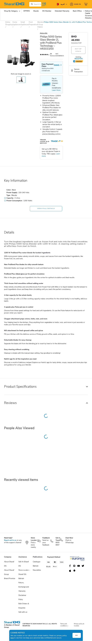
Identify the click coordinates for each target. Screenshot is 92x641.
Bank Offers (77, 11)
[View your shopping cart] (86, 4)
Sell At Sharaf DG (23, 564)
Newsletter (37, 570)
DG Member (46, 11)
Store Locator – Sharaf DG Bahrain (24, 574)
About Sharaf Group (9, 572)
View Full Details (46, 208)
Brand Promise (9, 578)
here (12, 638)
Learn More (56, 90)
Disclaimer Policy (22, 597)
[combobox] (35, 4)
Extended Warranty (62, 11)
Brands (36, 11)
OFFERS (26, 11)
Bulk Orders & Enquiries (23, 606)
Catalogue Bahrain (36, 564)
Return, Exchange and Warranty (23, 587)
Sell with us (22, 612)
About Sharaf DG (9, 564)
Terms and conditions (63, 625)
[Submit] (31, 4)
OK (76, 635)
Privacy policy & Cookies (79, 625)
